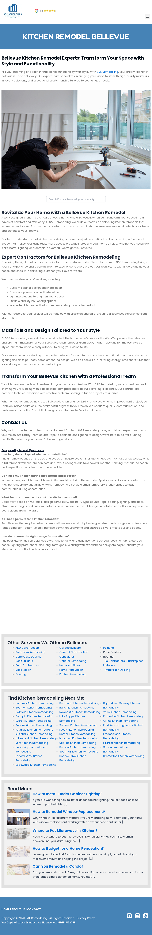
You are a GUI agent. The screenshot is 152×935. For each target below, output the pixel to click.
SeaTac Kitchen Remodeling (77, 743)
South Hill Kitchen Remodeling (78, 751)
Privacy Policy (86, 918)
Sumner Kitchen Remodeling (77, 725)
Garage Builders (70, 648)
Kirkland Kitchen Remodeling (34, 734)
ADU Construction (27, 648)
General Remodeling (72, 661)
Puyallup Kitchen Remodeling (34, 729)
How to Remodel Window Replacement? (69, 811)
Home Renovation (71, 670)
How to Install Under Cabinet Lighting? (68, 793)
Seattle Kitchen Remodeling (33, 707)
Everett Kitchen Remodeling (33, 721)
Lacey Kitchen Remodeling (76, 729)
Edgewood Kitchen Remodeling (35, 765)
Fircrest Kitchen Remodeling (121, 743)
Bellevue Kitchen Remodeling (34, 712)
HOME (5, 909)
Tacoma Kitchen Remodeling (34, 703)
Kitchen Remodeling (72, 674)
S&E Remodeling (107, 72)
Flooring (20, 674)
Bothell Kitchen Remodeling (77, 734)
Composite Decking (28, 656)
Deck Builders (24, 661)
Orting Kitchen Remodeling (120, 721)
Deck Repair (23, 670)
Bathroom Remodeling (30, 652)
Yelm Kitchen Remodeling (120, 712)
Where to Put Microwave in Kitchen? (65, 830)
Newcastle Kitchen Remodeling (79, 712)
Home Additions (69, 665)
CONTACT (34, 909)
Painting (108, 648)
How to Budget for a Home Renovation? (68, 848)
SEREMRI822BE (66, 922)
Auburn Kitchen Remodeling (33, 725)
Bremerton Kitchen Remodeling (123, 756)
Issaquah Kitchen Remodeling (78, 738)
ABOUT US (18, 909)
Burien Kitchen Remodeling (76, 707)
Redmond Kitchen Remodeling (79, 703)
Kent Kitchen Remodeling (31, 743)
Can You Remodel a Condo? (58, 866)
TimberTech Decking (116, 670)
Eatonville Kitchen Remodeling (123, 716)
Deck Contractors (27, 665)
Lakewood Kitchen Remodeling (35, 738)
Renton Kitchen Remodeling (77, 747)
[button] (147, 16)
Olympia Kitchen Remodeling (34, 716)
